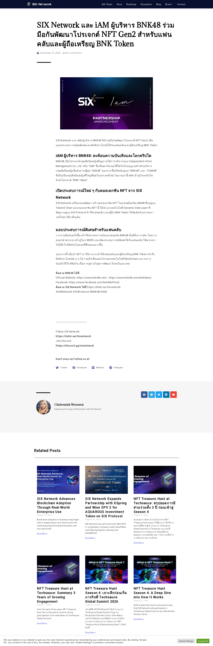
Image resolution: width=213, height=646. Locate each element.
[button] (144, 394)
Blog (158, 4)
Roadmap (131, 4)
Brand (168, 4)
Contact (181, 4)
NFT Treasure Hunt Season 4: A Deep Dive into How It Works (152, 593)
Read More (42, 534)
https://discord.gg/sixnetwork (75, 345)
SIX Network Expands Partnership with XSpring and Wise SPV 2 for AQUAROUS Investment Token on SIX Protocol (106, 507)
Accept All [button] (203, 641)
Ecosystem (146, 4)
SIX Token (107, 4)
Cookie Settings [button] (186, 641)
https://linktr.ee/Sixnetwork (73, 336)
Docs (119, 4)
